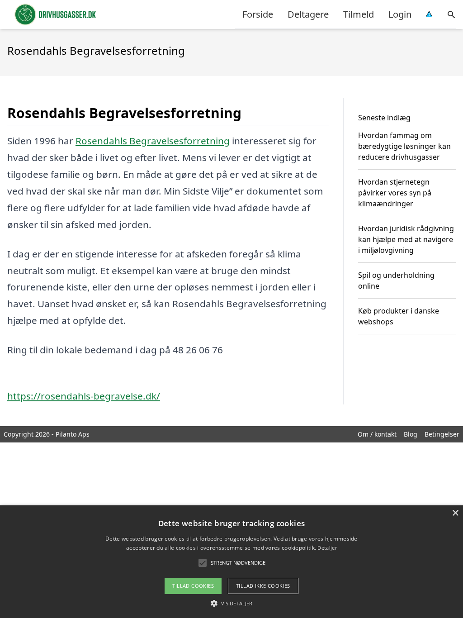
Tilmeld (358, 14)
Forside (257, 14)
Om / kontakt (377, 434)
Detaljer (326, 547)
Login (399, 14)
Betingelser (442, 434)
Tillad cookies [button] (193, 585)
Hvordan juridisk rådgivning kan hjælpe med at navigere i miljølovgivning (406, 239)
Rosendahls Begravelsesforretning (153, 140)
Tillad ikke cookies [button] (263, 585)
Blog (410, 434)
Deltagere (308, 14)
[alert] (231, 561)
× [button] (455, 513)
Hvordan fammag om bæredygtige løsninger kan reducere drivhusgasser (404, 146)
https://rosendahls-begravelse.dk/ (83, 396)
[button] (231, 603)
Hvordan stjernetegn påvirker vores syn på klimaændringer (394, 193)
